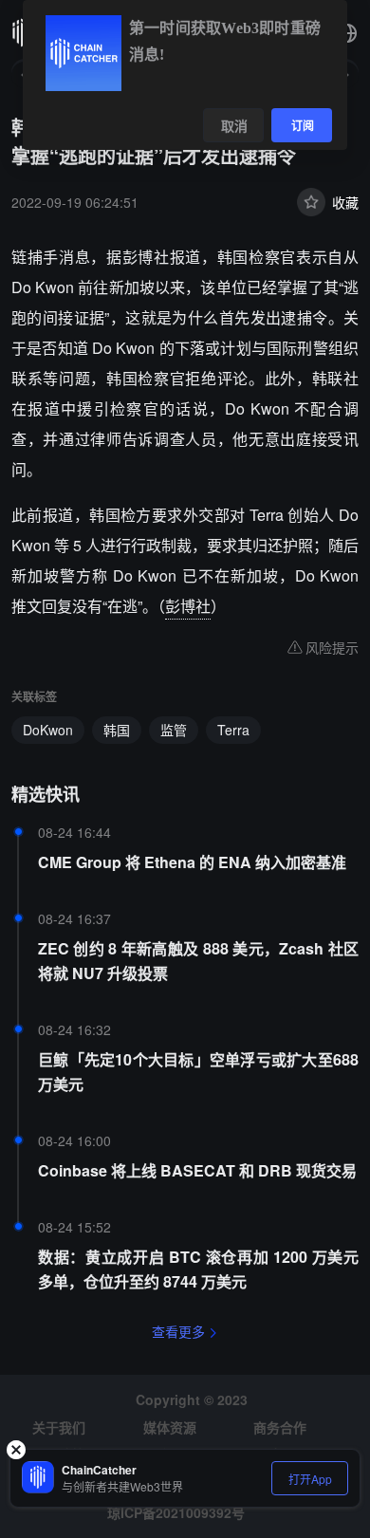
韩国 (116, 729)
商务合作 (279, 1427)
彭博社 (188, 606)
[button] (347, 33)
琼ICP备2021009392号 (176, 1512)
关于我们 (58, 1427)
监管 (173, 729)
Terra (233, 729)
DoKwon (48, 729)
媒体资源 (169, 1427)
